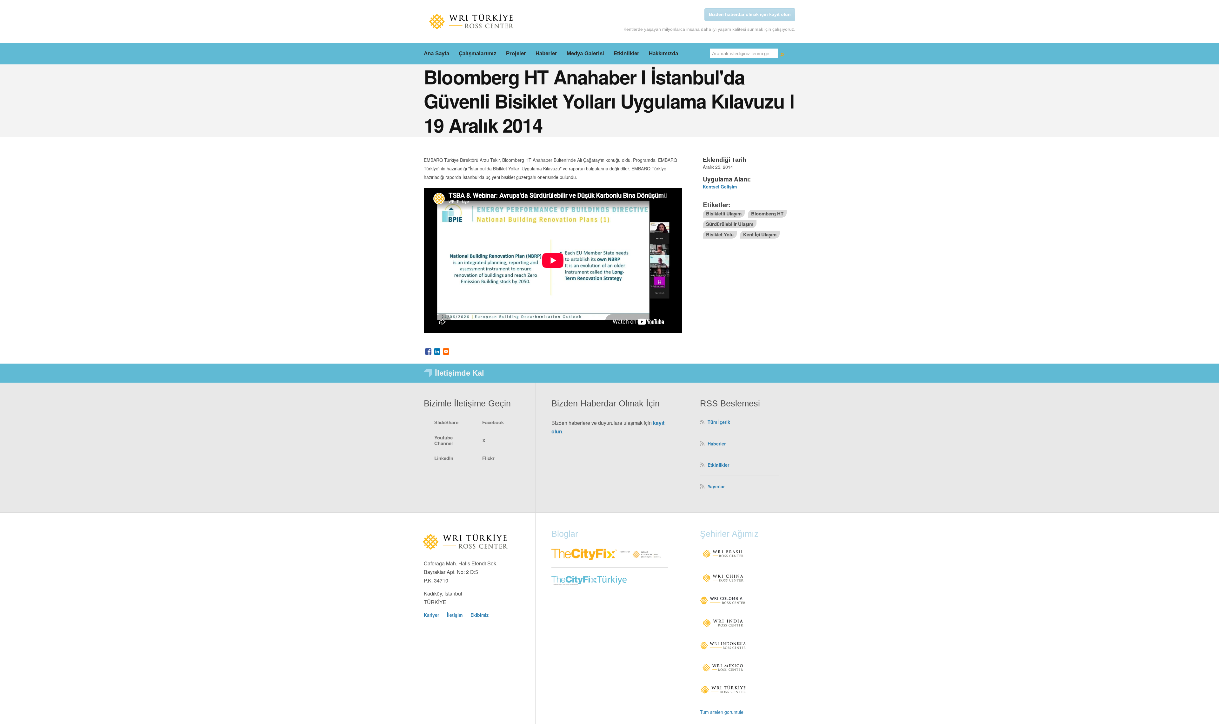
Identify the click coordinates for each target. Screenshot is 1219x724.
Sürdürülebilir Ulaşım (729, 223)
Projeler (516, 53)
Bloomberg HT (767, 213)
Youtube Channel (443, 440)
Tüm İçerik (719, 422)
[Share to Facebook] (428, 351)
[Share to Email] (446, 351)
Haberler (546, 53)
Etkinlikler (626, 53)
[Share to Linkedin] (437, 351)
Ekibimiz (479, 615)
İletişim (455, 615)
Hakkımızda (663, 53)
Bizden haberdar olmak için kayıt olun (750, 14)
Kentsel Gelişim (720, 186)
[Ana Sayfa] (471, 21)
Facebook (493, 422)
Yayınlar (716, 486)
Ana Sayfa (436, 53)
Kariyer (431, 615)
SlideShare (446, 422)
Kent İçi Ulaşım (759, 234)
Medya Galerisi (585, 53)
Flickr (488, 458)
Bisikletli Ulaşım (724, 213)
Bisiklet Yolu (720, 234)
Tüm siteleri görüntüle (721, 711)
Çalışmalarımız (477, 53)
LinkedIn (443, 458)
